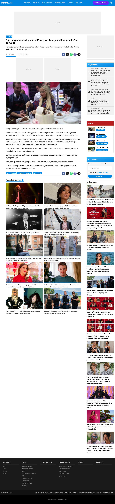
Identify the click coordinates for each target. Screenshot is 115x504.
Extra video (60, 3)
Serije (4, 466)
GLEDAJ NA (98, 3)
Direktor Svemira (27, 483)
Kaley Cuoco (11, 173)
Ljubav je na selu (64, 473)
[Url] (78, 54)
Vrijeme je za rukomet (65, 466)
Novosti (27, 3)
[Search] (111, 3)
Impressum (38, 492)
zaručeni (28, 173)
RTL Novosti (93, 159)
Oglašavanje (67, 492)
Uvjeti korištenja (47, 492)
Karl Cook (37, 173)
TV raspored (47, 3)
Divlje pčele (25, 480)
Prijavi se (100, 176)
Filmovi (5, 468)
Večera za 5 (62, 476)
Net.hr (21, 180)
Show (90, 123)
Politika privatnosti (58, 492)
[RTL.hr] (6, 3)
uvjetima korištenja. (103, 172)
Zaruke (20, 173)
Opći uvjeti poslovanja (106, 492)
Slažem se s (99, 172)
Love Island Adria (27, 466)
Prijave (79, 3)
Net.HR (70, 3)
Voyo (4, 473)
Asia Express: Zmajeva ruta (29, 475)
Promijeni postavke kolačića (90, 492)
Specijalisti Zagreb (27, 468)
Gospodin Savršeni (27, 478)
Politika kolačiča (77, 492)
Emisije (36, 3)
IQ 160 (23, 471)
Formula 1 (24, 485)
